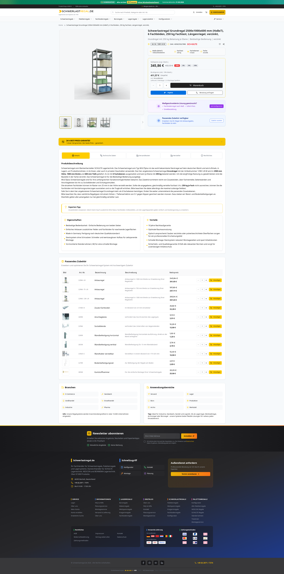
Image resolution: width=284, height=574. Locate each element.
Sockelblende (100, 326)
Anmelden (188, 436)
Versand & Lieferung (102, 512)
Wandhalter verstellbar (104, 354)
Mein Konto (75, 509)
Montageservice (101, 509)
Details (77, 155)
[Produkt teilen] (223, 44)
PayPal (170, 93)
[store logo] (76, 11)
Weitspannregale (125, 509)
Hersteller (176, 155)
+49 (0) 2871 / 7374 (220, 6)
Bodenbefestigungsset (104, 363)
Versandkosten (144, 155)
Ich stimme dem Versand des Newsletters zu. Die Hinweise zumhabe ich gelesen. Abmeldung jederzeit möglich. (170, 442)
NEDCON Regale (198, 509)
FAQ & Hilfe (99, 503)
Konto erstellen (76, 512)
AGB (75, 533)
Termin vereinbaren (189, 474)
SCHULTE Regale (198, 512)
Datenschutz (190, 441)
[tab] (142, 141)
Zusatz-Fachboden (102, 308)
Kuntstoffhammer (102, 372)
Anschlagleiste (101, 317)
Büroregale (123, 503)
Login (73, 503)
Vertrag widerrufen (102, 537)
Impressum (99, 533)
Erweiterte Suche (77, 516)
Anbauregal (99, 280)
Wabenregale (124, 506)
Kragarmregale (125, 512)
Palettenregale (172, 503)
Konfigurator (172, 516)
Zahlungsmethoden (81, 540)
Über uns (74, 506)
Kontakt (146, 509)
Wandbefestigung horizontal (107, 335)
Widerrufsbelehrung (81, 537)
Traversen (195, 519)
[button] (65, 122)
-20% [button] (177, 65)
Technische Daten (109, 155)
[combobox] (143, 12)
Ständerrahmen (197, 516)
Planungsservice (101, 506)
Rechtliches (208, 155)
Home (61, 25)
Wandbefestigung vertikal (105, 344)
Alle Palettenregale (199, 506)
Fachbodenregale (125, 516)
